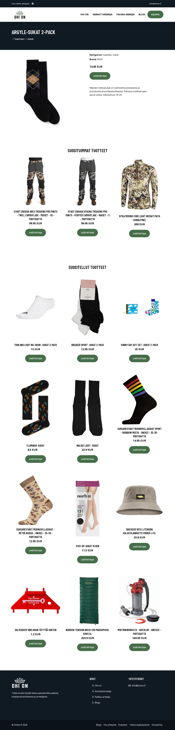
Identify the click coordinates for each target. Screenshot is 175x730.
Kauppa (155, 14)
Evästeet (122, 724)
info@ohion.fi (155, 3)
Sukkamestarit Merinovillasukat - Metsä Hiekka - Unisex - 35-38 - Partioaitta (35, 533)
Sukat (30, 39)
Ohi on (84, 14)
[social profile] (33, 3)
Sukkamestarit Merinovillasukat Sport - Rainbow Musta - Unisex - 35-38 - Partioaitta (139, 432)
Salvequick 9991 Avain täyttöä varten (35, 630)
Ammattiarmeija (102, 14)
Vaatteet (19, 39)
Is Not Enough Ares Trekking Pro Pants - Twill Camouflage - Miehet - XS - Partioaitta (35, 215)
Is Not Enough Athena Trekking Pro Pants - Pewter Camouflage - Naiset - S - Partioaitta (88, 215)
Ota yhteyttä (109, 724)
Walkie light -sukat (87, 445)
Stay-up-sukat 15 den (87, 546)
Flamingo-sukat (35, 445)
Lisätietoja (100, 75)
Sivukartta (157, 724)
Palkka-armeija (125, 14)
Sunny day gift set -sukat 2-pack (139, 345)
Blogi (142, 14)
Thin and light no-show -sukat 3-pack (35, 345)
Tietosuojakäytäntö (139, 724)
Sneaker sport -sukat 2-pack (87, 345)
